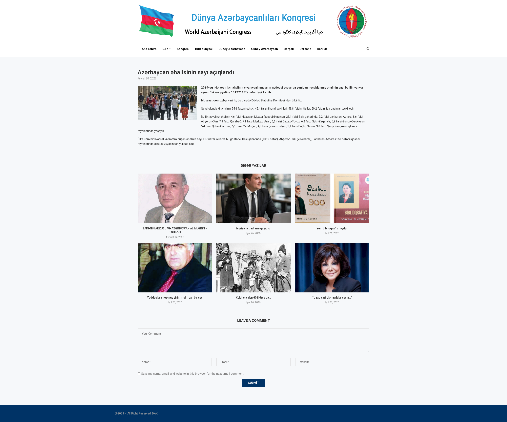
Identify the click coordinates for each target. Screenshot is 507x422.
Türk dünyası (203, 49)
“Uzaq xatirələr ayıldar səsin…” (332, 297)
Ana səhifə (149, 49)
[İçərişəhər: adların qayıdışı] (253, 198)
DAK (165, 49)
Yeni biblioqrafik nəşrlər (332, 228)
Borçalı (289, 49)
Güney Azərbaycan (264, 49)
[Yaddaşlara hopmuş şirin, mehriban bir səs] (175, 267)
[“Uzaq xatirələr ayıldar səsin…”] (332, 267)
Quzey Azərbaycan (231, 49)
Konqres (183, 49)
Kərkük (322, 49)
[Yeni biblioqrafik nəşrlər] (332, 198)
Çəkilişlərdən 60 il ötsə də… (253, 297)
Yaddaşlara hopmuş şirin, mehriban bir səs (175, 297)
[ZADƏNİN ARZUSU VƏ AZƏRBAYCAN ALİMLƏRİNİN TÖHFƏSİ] (175, 198)
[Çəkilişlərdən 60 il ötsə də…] (253, 267)
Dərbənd (305, 49)
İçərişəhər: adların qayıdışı (253, 228)
